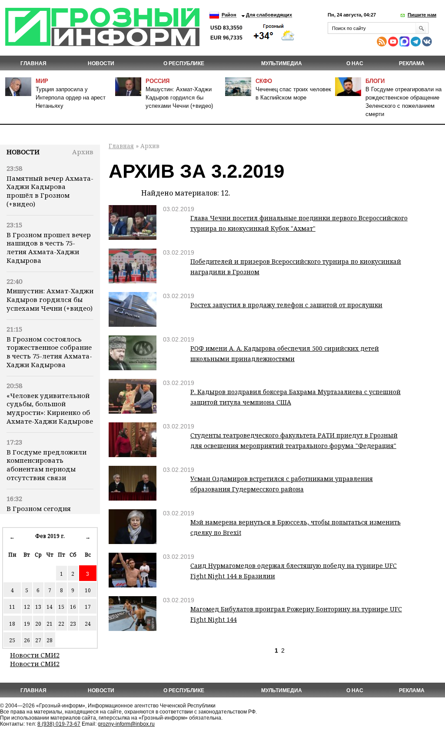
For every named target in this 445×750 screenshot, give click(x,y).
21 (49, 623)
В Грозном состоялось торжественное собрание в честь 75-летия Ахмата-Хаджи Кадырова (49, 352)
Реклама (412, 63)
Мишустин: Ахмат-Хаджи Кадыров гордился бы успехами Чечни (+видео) (179, 97)
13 (38, 607)
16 (73, 607)
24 (88, 623)
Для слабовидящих (269, 14)
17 (88, 607)
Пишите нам (422, 14)
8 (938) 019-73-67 (58, 724)
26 (27, 640)
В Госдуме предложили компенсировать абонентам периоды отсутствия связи (46, 465)
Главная (33, 63)
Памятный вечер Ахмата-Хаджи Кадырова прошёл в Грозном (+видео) (50, 191)
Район (229, 14)
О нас (354, 63)
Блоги (375, 81)
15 (61, 607)
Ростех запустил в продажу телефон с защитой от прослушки (286, 305)
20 (38, 623)
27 (38, 640)
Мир (42, 81)
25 (12, 640)
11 (12, 607)
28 (49, 640)
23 (73, 623)
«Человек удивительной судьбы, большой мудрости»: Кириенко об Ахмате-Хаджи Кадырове (50, 408)
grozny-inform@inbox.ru (126, 724)
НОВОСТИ (101, 63)
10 (88, 590)
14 (49, 607)
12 (27, 607)
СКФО (264, 81)
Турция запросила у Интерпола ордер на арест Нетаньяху (71, 97)
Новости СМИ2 (35, 654)
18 (12, 623)
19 (27, 623)
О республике (183, 63)
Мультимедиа (281, 63)
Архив (82, 151)
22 (61, 623)
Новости (23, 151)
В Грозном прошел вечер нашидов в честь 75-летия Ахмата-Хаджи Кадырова (49, 247)
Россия (157, 81)
